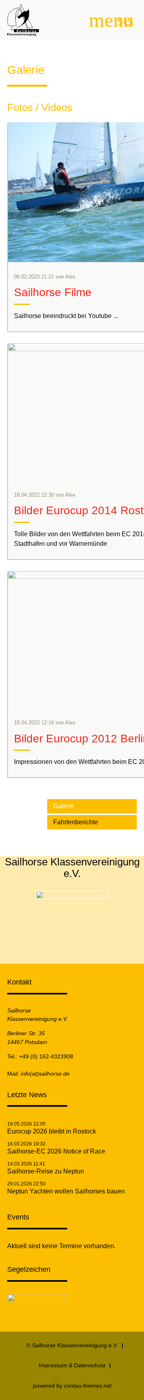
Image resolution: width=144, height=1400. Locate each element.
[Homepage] (72, 896)
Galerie (63, 806)
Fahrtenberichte (75, 822)
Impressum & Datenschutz (72, 1365)
